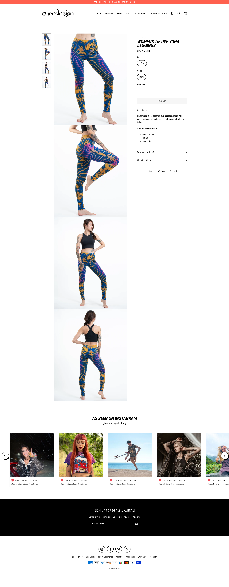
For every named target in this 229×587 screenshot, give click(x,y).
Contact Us (153, 557)
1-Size (141, 63)
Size (139, 57)
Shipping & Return (145, 160)
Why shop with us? (145, 152)
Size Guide (90, 557)
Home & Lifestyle (159, 13)
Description (142, 110)
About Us (119, 557)
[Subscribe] (136, 523)
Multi (141, 77)
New (99, 13)
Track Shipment (77, 557)
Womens (109, 13)
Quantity (141, 84)
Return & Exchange (105, 557)
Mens (119, 13)
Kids (128, 13)
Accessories (140, 13)
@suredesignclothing (114, 423)
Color (139, 70)
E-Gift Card (142, 557)
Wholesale (130, 557)
